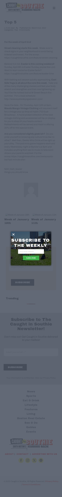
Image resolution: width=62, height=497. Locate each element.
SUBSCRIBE (31, 258)
